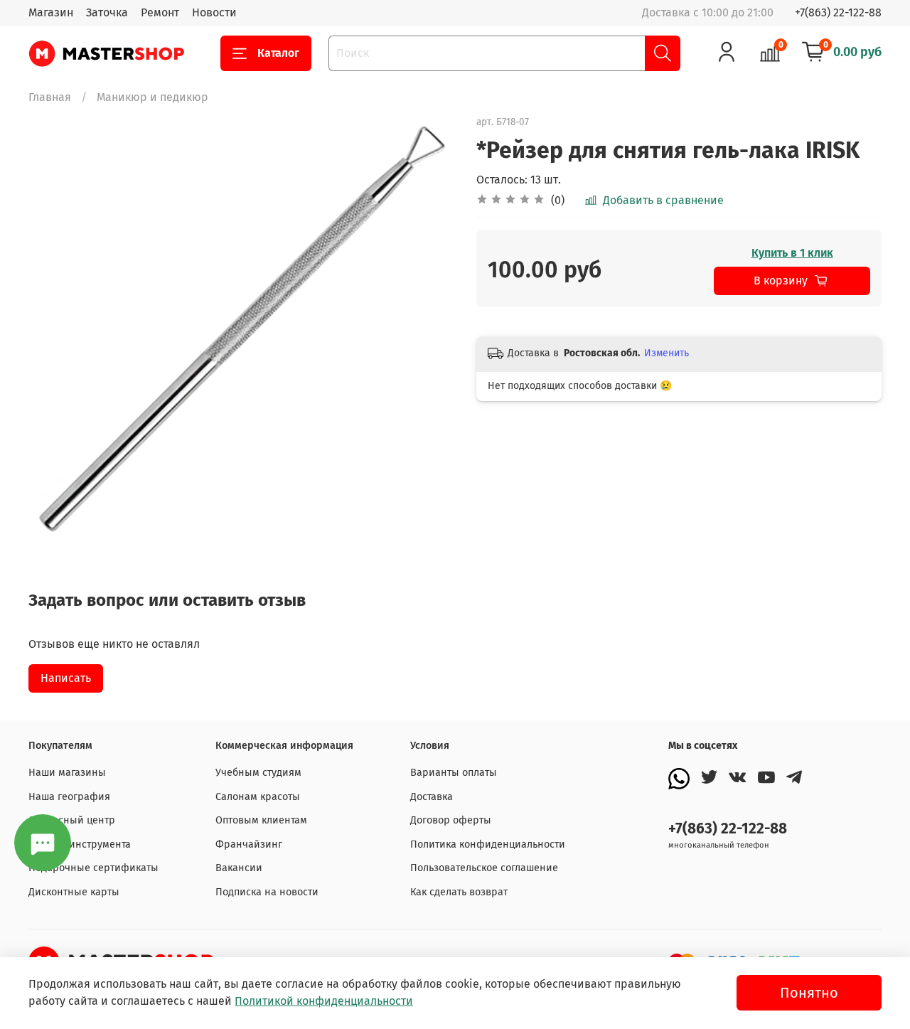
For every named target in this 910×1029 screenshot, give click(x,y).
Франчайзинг (248, 844)
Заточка (107, 12)
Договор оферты (450, 820)
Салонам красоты (257, 797)
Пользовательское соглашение (484, 868)
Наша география (69, 797)
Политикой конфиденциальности (324, 1001)
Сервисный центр (71, 820)
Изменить (666, 353)
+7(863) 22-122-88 (838, 12)
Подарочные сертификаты (93, 868)
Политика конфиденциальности (487, 844)
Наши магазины (67, 773)
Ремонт (160, 12)
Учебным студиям (258, 773)
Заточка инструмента (79, 844)
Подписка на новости (266, 892)
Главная (49, 97)
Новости (214, 12)
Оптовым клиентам (261, 820)
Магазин (50, 12)
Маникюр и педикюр (152, 97)
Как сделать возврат (459, 892)
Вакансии (238, 868)
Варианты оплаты (453, 773)
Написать (66, 678)
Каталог (278, 53)
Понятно (809, 992)
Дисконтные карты (73, 892)
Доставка (431, 797)
